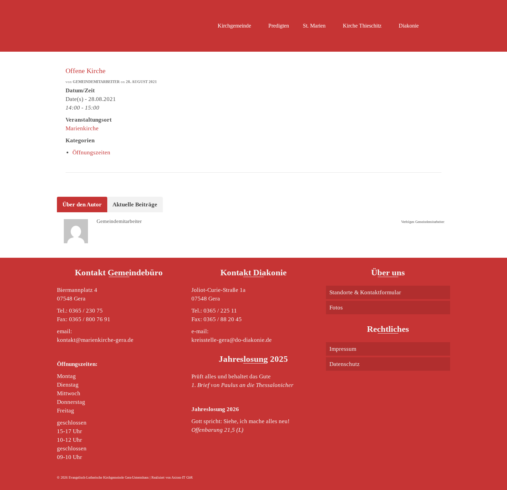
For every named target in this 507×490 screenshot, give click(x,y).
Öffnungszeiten (91, 152)
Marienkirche (82, 128)
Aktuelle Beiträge (134, 204)
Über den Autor (82, 204)
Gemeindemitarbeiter (96, 82)
